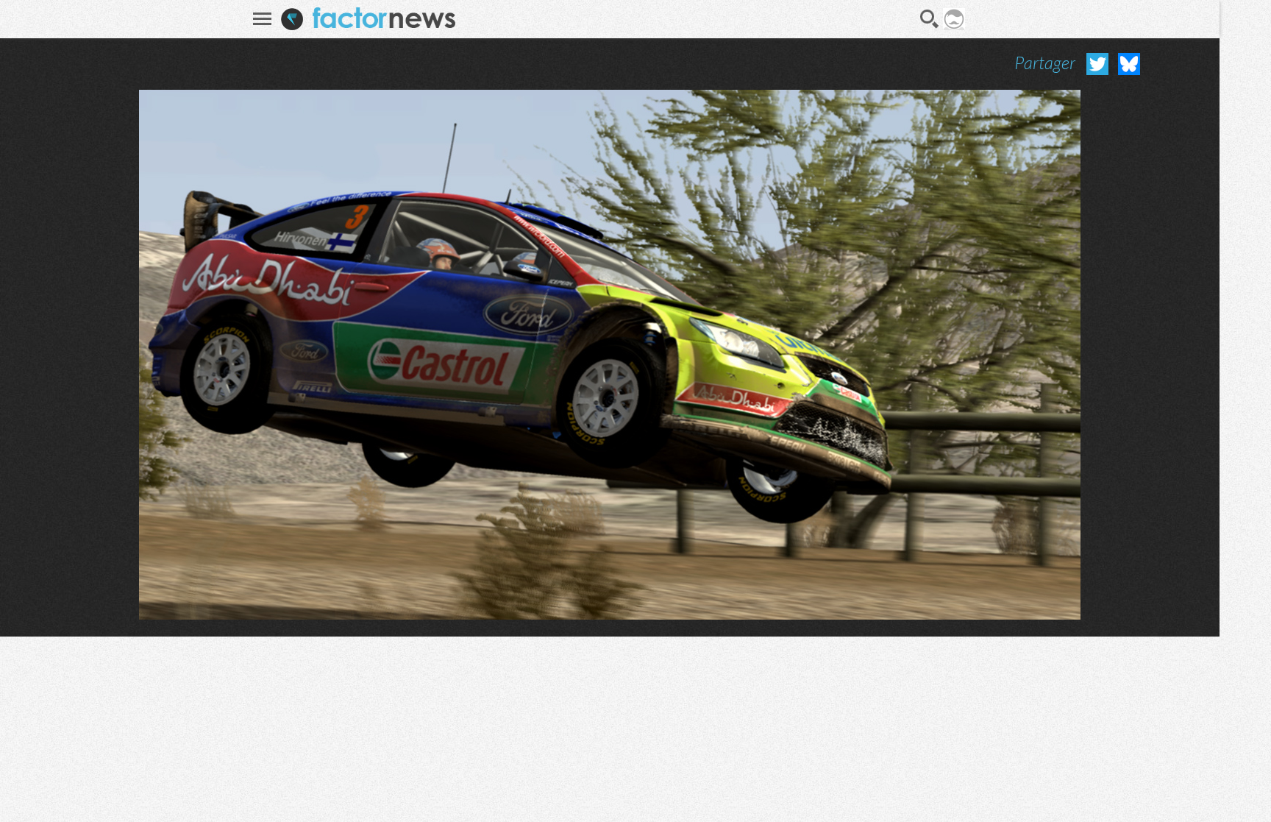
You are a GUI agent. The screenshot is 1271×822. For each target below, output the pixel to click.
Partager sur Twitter (1097, 64)
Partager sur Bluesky (1129, 64)
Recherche (930, 19)
